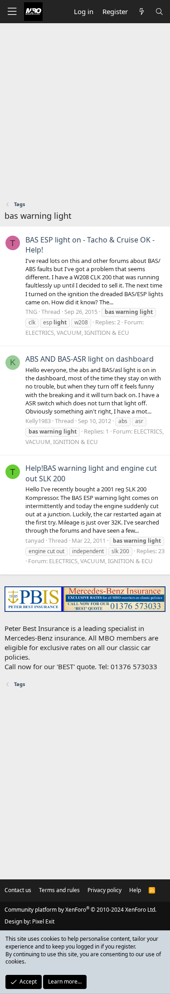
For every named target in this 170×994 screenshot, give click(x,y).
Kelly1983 (38, 421)
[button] (12, 11)
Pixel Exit (43, 921)
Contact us (18, 890)
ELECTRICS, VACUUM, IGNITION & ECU (77, 332)
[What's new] (141, 11)
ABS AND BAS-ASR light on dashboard (89, 359)
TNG (31, 312)
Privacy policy (104, 890)
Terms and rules (59, 890)
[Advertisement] (85, 113)
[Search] (159, 11)
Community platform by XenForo (80, 909)
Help (135, 890)
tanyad (34, 540)
